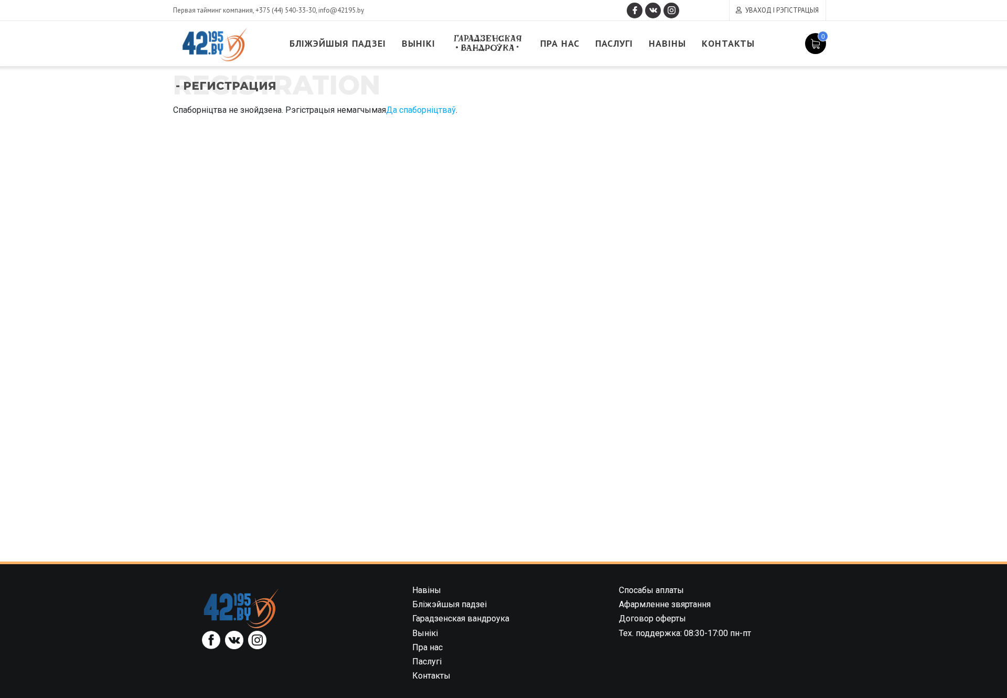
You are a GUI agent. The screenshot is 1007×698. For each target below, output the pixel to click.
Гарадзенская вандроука (487, 43)
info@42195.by (341, 10)
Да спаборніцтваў (421, 110)
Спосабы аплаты (651, 590)
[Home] (241, 608)
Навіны (667, 43)
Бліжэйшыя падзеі (338, 43)
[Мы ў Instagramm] (671, 10)
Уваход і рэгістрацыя (782, 10)
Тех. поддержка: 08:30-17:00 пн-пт (685, 633)
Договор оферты (652, 618)
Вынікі (418, 43)
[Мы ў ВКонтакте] (653, 10)
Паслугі (614, 43)
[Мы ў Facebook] (634, 10)
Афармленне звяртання (665, 604)
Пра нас (560, 43)
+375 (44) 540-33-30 (285, 10)
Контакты (728, 43)
